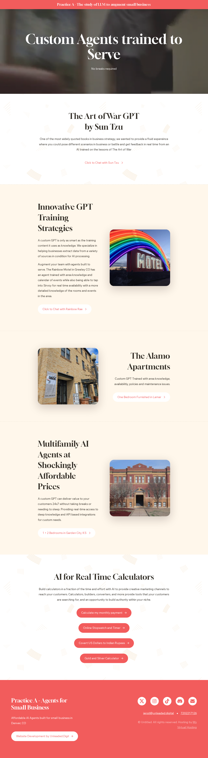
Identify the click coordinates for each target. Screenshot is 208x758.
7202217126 (189, 713)
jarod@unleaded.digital (158, 713)
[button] (104, 163)
